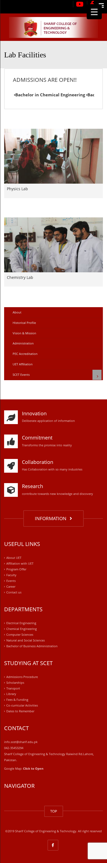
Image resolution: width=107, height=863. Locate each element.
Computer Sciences (19, 634)
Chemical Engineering (21, 629)
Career (10, 586)
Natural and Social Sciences (25, 640)
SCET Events (21, 374)
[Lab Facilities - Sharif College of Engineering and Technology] (53, 27)
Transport (13, 688)
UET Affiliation (23, 364)
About (17, 312)
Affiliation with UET (19, 563)
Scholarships (15, 682)
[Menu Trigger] (94, 11)
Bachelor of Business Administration (32, 646)
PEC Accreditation (25, 354)
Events (11, 581)
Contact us (13, 592)
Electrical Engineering (21, 623)
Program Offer (16, 569)
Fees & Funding (17, 700)
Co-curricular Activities (22, 706)
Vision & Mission (24, 333)
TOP (53, 811)
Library (11, 694)
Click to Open (33, 768)
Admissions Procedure (22, 677)
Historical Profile (24, 323)
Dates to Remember (20, 711)
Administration (23, 343)
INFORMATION (52, 518)
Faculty (11, 575)
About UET (13, 558)
